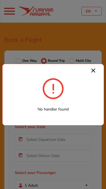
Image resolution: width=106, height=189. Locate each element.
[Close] (93, 70)
